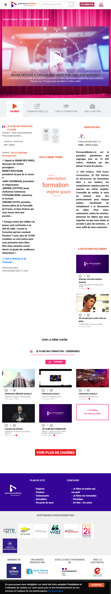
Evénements (42, 495)
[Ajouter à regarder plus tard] (81, 276)
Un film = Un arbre (82, 502)
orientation (56, 178)
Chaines (40, 492)
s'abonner (58, 362)
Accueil (6, 19)
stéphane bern (51, 175)
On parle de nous (45, 502)
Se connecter (87, 4)
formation (55, 184)
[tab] (15, 108)
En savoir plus (55, 591)
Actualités (41, 499)
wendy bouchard (57, 195)
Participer (78, 499)
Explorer (14, 19)
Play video (55, 56)
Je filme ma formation (84, 495)
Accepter (96, 585)
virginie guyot (58, 191)
